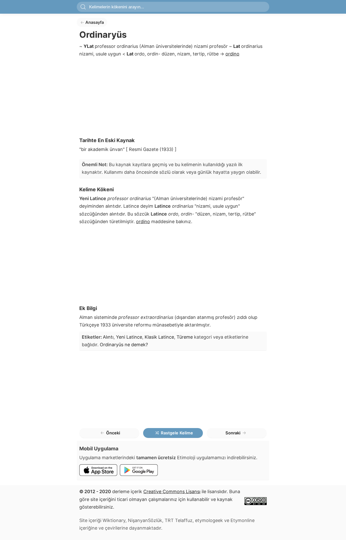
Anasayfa (94, 22)
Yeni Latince (129, 337)
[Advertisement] (173, 98)
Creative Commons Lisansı (171, 491)
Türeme (185, 337)
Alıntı (108, 337)
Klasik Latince (159, 337)
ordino (232, 53)
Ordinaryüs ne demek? (124, 344)
